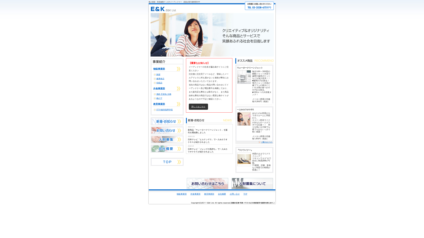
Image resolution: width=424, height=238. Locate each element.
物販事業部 (159, 69)
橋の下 (159, 98)
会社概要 (222, 194)
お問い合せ (235, 194)
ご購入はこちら (267, 142)
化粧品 (159, 83)
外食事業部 (159, 88)
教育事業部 (159, 104)
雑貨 (158, 74)
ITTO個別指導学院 (164, 110)
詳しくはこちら (198, 106)
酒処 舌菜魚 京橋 (163, 94)
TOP (245, 194)
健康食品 (160, 79)
